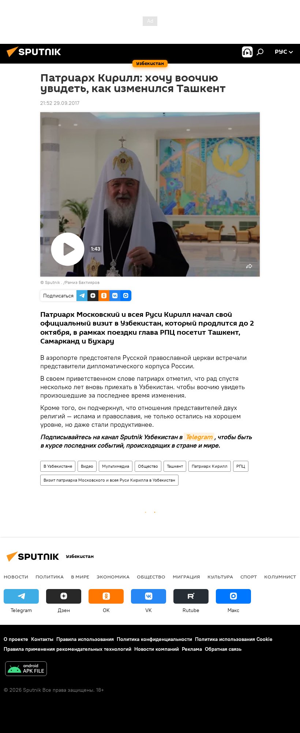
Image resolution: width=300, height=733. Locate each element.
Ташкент (175, 466)
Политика (49, 576)
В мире (80, 576)
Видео (87, 466)
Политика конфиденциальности (154, 639)
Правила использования (85, 639)
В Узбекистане (58, 466)
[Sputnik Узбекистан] (36, 58)
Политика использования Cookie (234, 639)
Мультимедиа (115, 466)
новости (16, 576)
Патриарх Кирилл (210, 466)
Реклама (192, 649)
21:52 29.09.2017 (59, 103)
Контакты (42, 639)
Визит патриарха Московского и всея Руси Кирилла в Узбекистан (109, 480)
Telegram (199, 437)
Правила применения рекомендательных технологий (67, 649)
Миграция (186, 576)
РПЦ (240, 466)
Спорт (248, 576)
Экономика (113, 576)
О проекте (16, 639)
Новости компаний (156, 649)
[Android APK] (26, 669)
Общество (148, 466)
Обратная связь (223, 649)
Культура (220, 576)
